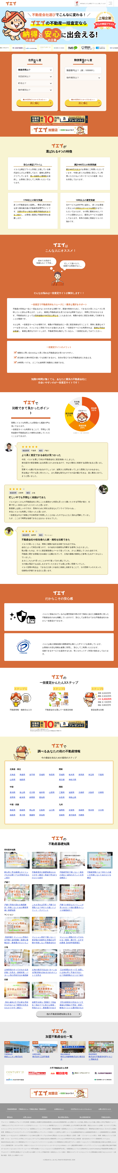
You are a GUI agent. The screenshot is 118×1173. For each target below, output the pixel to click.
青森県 (22, 774)
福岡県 (62, 810)
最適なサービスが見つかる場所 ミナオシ (28, 1152)
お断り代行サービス (105, 1109)
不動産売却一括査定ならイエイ (52, 1152)
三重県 (62, 792)
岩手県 (32, 774)
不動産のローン (23, 1109)
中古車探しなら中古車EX (72, 1125)
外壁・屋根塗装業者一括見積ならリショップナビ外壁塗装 (66, 1129)
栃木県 (71, 774)
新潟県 (12, 792)
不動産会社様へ (106, 1117)
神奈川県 (72, 779)
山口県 (52, 810)
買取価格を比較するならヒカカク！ (102, 1152)
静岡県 (32, 797)
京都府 (81, 792)
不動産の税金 (34, 1109)
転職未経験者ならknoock (50, 1122)
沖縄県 (81, 815)
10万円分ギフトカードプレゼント (81, 1109)
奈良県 (62, 797)
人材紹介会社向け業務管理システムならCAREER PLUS (57, 1139)
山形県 (12, 779)
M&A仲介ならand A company (91, 1149)
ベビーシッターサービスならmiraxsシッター (57, 1145)
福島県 (22, 779)
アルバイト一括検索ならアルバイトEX (13, 1122)
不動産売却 (42, 1109)
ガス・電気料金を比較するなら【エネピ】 (98, 1129)
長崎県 (81, 810)
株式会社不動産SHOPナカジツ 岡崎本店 (100, 1056)
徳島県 (12, 815)
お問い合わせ (27, 1117)
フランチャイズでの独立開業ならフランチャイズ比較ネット (37, 1132)
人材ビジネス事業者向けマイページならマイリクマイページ (29, 1142)
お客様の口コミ (59, 1109)
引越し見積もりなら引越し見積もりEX (92, 1122)
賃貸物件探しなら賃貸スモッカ (69, 1122)
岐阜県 (22, 797)
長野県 (12, 797)
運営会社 (10, 1117)
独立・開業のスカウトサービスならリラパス (76, 1152)
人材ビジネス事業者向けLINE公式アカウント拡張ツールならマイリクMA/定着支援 (74, 1142)
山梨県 (52, 792)
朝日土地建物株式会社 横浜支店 (72, 1056)
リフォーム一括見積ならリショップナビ (34, 1129)
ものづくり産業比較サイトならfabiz (24, 1135)
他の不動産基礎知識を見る (59, 1013)
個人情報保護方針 (85, 1117)
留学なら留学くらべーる (64, 1132)
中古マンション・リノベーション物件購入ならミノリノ (45, 1125)
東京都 (62, 779)
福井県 (42, 792)
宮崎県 (62, 815)
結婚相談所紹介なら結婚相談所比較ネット (86, 1132)
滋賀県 (71, 792)
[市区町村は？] (34, 76)
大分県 (101, 810)
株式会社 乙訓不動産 (40, 1055)
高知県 (42, 815)
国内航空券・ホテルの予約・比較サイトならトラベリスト (24, 1145)
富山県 (22, 792)
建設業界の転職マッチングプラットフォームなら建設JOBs (90, 1145)
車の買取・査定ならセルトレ (90, 1125)
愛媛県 (32, 815)
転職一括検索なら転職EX (34, 1122)
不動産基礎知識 (12, 1109)
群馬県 (81, 774)
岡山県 (32, 810)
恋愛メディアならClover (44, 1135)
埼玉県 (91, 774)
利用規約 (44, 1117)
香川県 (22, 815)
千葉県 (101, 774)
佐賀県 (71, 810)
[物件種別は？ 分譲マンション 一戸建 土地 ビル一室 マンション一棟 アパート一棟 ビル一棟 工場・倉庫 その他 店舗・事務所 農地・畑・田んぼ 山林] (34, 90)
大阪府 (91, 792)
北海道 (12, 774)
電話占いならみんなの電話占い (62, 1135)
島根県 (22, 810)
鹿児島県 (72, 815)
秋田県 (52, 774)
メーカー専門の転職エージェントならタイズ (39, 1149)
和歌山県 (72, 797)
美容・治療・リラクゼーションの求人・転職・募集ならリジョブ (93, 1135)
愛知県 (42, 797)
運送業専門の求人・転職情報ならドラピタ (67, 1149)
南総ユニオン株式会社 (13, 1055)
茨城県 (62, 774)
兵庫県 (101, 792)
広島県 (42, 810)
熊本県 (91, 810)
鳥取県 (12, 810)
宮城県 (42, 774)
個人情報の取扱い (63, 1117)
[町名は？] (34, 83)
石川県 (32, 792)
